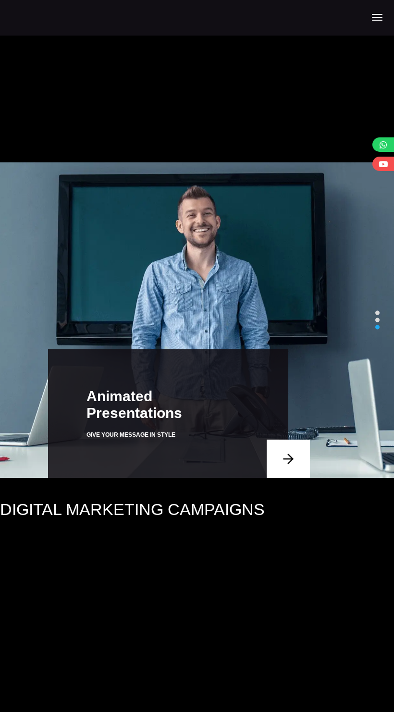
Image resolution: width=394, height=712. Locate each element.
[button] (377, 313)
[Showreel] (383, 164)
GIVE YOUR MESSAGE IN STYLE (130, 434)
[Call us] (383, 144)
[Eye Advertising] (44, 17)
